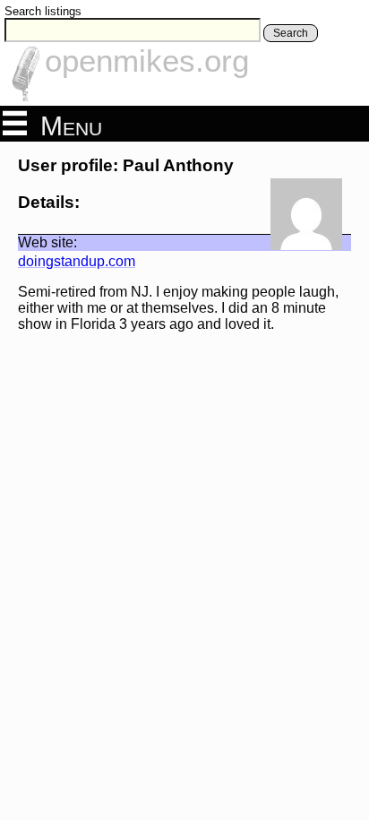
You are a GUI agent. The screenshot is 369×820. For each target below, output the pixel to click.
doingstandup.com (76, 261)
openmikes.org (147, 60)
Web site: (47, 242)
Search (290, 33)
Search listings (43, 11)
